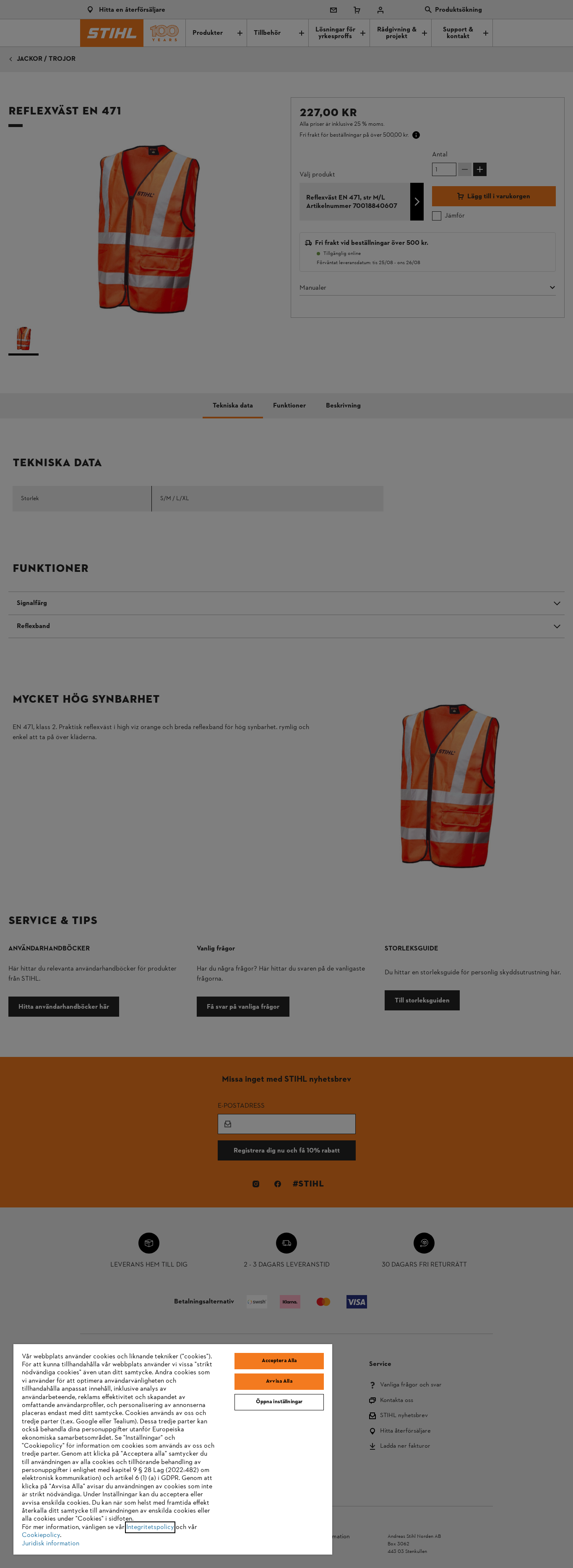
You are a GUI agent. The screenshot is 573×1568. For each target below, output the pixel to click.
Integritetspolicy (150, 1527)
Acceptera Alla (279, 1361)
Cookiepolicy (41, 1535)
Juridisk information (50, 1543)
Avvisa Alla (279, 1381)
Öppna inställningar (279, 1402)
